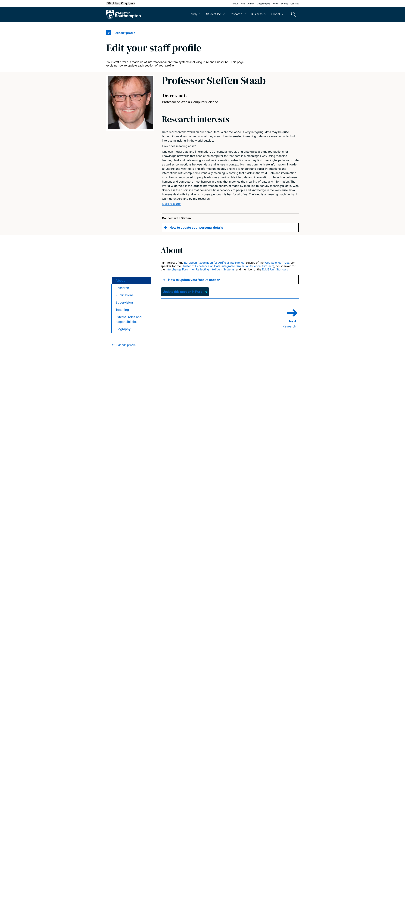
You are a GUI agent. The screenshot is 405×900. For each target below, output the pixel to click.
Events (284, 3)
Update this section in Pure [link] (182, 292)
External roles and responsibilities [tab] (128, 319)
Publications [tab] (124, 295)
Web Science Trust (276, 262)
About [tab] (120, 280)
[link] (123, 345)
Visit (242, 3)
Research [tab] (122, 288)
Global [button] (275, 14)
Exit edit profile (125, 33)
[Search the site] (292, 14)
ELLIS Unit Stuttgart (275, 269)
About (235, 3)
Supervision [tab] (124, 302)
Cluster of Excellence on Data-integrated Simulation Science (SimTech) (228, 266)
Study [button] (193, 14)
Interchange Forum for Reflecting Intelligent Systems (200, 269)
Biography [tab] (123, 329)
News (275, 3)
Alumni (250, 3)
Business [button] (256, 14)
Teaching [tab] (122, 310)
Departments (263, 3)
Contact (294, 3)
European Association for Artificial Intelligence (214, 262)
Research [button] (236, 14)
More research (171, 203)
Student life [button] (213, 14)
